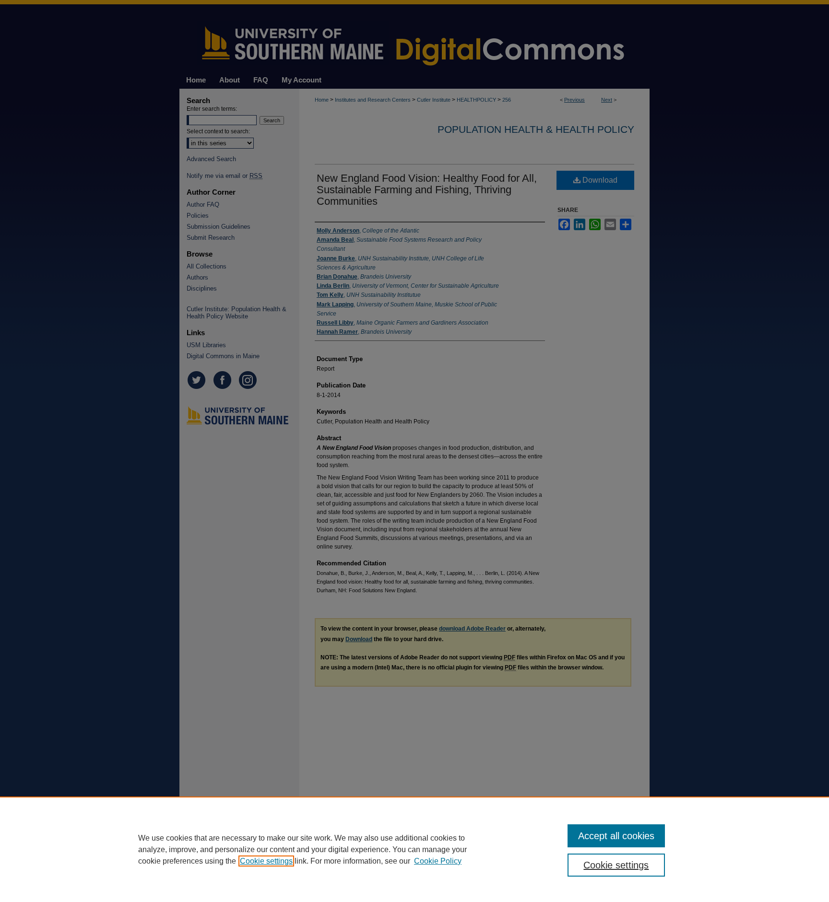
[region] (414, 849)
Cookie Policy (438, 861)
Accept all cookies (616, 836)
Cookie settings (266, 861)
